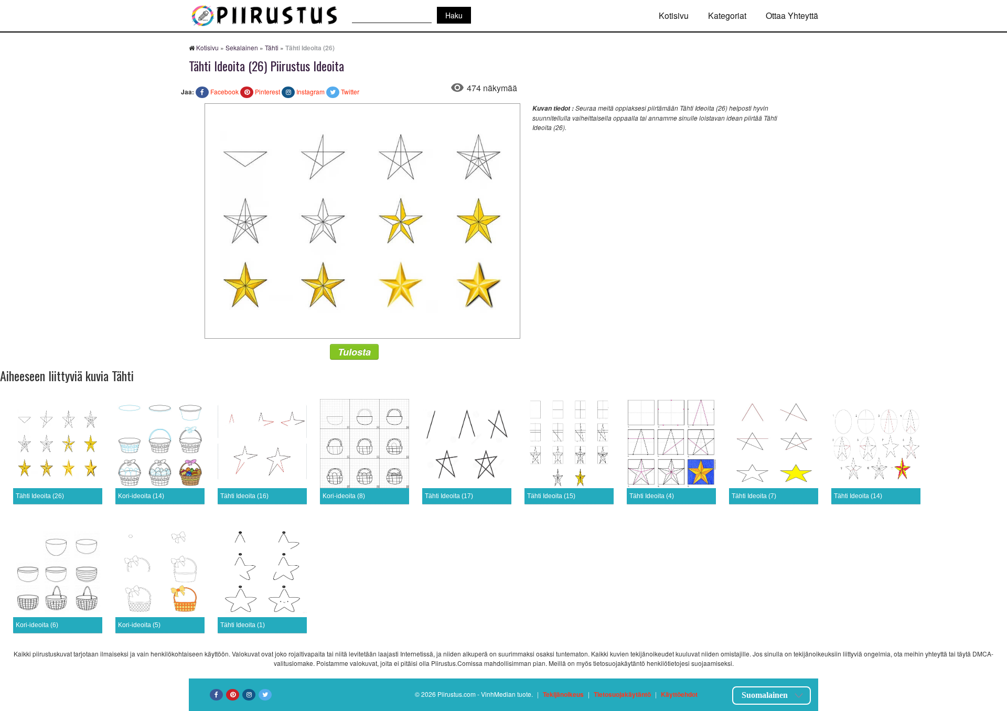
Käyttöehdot (679, 694)
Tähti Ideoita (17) (449, 496)
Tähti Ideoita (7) (754, 496)
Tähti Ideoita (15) (551, 496)
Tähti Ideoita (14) (858, 496)
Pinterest (267, 91)
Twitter (350, 91)
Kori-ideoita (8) (344, 496)
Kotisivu (674, 15)
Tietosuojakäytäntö (622, 694)
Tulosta (354, 352)
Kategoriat (727, 15)
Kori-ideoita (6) (37, 625)
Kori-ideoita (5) (139, 625)
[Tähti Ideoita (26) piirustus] (362, 220)
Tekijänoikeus (563, 694)
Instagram (310, 91)
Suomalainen (765, 695)
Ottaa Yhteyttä (792, 15)
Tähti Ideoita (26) (40, 496)
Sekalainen (242, 47)
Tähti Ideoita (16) (244, 496)
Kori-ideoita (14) (141, 496)
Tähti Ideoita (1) (242, 625)
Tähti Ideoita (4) (651, 496)
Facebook (224, 91)
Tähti (271, 47)
